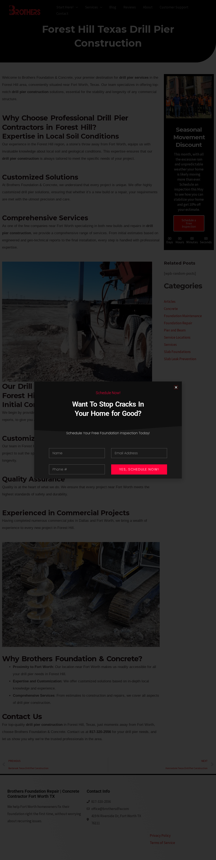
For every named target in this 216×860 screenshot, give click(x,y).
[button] (176, 387)
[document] (108, 430)
